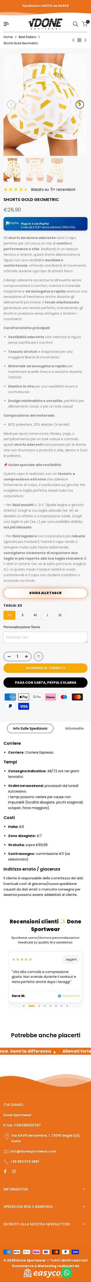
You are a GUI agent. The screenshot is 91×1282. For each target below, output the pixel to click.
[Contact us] (66, 1272)
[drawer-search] (75, 24)
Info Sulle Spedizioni (30, 728)
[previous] (11, 104)
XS (9, 615)
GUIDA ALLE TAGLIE (45, 593)
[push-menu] (6, 24)
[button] (46, 224)
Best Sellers (27, 37)
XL (60, 615)
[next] (80, 104)
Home (8, 37)
